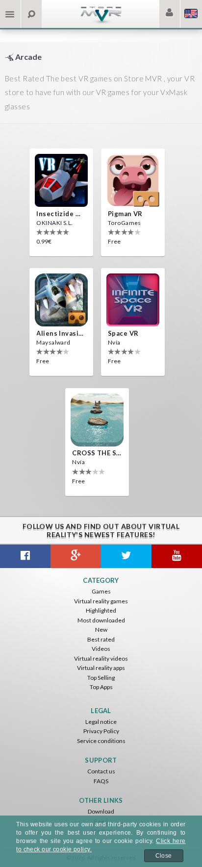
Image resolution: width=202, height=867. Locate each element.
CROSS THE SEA (97, 453)
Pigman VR (125, 214)
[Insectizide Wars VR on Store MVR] (61, 180)
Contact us (101, 771)
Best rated (101, 639)
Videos (101, 648)
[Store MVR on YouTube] (177, 556)
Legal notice (101, 721)
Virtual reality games (101, 601)
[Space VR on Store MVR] (133, 300)
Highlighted (101, 610)
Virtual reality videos (101, 658)
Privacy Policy (101, 731)
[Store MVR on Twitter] (126, 556)
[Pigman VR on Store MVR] (133, 180)
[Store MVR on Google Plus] (76, 556)
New (101, 629)
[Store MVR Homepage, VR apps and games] (101, 22)
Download (101, 811)
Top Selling (101, 677)
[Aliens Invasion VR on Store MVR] (61, 300)
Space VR (123, 333)
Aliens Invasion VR (61, 333)
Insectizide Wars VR (61, 214)
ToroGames (124, 222)
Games (101, 591)
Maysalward (53, 342)
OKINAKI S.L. (54, 222)
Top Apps (101, 687)
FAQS (101, 781)
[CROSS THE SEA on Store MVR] (97, 420)
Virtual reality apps (101, 667)
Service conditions (101, 740)
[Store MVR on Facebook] (25, 556)
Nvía (114, 342)
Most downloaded (101, 620)
